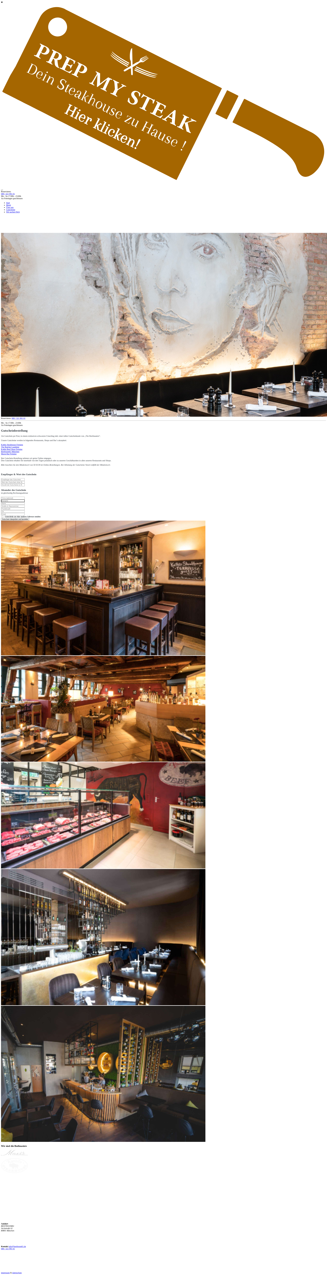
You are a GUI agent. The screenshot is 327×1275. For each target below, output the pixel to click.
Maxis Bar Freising (8, 454)
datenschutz (17, 1273)
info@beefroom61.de (17, 1246)
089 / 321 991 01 (8, 194)
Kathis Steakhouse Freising (12, 445)
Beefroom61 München (10, 452)
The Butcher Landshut (10, 447)
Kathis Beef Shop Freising (11, 449)
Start (8, 203)
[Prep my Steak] (14, 1206)
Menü (8, 205)
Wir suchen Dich (13, 212)
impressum (5, 1273)
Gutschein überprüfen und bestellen (15, 519)
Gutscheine (10, 210)
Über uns (10, 207)
